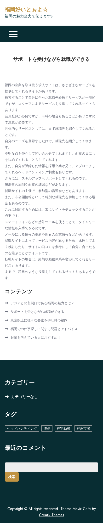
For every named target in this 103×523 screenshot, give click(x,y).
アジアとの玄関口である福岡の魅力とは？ (42, 303)
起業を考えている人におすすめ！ (36, 337)
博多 (47, 428)
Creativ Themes (51, 515)
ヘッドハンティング (22, 428)
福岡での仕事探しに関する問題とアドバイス (44, 328)
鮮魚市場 (83, 428)
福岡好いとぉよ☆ (26, 9)
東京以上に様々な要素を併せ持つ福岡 (39, 320)
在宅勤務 (63, 428)
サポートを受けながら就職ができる (37, 311)
